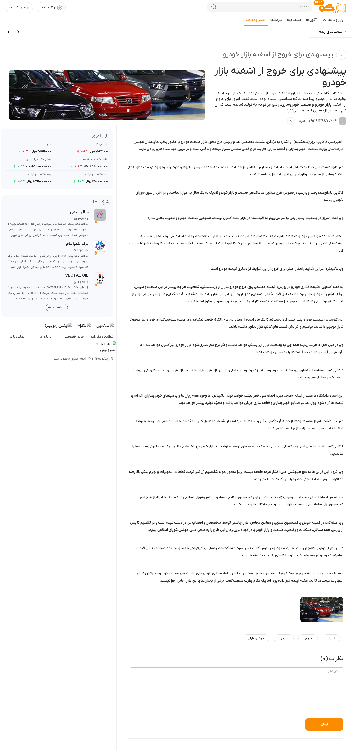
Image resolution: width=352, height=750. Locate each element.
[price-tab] (18, 32)
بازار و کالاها (336, 20)
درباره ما (45, 336)
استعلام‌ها (294, 20)
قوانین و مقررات (102, 336)
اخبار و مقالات (255, 20)
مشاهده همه (56, 307)
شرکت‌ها (276, 20)
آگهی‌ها (311, 20)
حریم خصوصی (74, 336)
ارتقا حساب (48, 7)
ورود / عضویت (19, 7)
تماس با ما (17, 336)
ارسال (324, 724)
